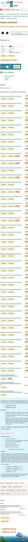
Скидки (6, 79)
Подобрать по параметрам (8, 22)
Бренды (23, 490)
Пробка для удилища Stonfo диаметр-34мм (11, 267)
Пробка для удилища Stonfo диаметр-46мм (11, 353)
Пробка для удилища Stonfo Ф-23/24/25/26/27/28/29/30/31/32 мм (9, 375)
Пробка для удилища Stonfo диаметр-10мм (11, 96)
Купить (17, 66)
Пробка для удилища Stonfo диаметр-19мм (11, 160)
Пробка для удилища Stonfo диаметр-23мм (11, 189)
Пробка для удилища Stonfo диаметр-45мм (11, 346)
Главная (2, 483)
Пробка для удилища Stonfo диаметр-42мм (11, 325)
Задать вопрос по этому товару (9, 60)
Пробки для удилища (12, 18)
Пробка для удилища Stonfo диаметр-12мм (11, 110)
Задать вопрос (5, 521)
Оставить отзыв (5, 517)
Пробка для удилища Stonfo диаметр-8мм (10, 360)
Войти (18, 9)
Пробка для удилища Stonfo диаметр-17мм (11, 146)
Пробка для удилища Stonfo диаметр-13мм (11, 117)
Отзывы (17, 483)
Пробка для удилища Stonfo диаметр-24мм (11, 196)
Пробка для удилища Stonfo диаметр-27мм (11, 217)
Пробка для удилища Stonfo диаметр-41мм (11, 318)
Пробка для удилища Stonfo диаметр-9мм (10, 368)
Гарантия (7, 77)
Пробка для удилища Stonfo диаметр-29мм (11, 232)
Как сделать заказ (11, 490)
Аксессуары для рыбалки (12, 14)
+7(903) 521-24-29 (8, 532)
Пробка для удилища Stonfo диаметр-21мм (11, 174)
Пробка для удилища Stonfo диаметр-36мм (11, 282)
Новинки (4, 9)
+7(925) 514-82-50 (18, 2)
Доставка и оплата (9, 76)
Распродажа (12, 9)
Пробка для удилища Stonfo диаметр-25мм (11, 203)
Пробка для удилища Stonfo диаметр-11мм (11, 103)
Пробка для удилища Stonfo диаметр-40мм (11, 310)
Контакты (7, 493)
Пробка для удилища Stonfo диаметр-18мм (11, 153)
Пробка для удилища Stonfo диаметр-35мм (11, 275)
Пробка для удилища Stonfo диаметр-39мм (11, 303)
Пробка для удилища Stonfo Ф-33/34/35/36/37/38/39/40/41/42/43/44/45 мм (10, 383)
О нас (2, 493)
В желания (11, 55)
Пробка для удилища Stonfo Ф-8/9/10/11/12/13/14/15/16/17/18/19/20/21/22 (11, 391)
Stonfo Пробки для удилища (14, 52)
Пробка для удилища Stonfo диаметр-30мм (11, 239)
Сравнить (3, 55)
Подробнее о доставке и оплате (16, 449)
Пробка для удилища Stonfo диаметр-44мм (11, 339)
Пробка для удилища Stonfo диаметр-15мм (11, 132)
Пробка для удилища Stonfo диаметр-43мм (11, 332)
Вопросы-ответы (9, 483)
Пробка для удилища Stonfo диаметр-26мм (11, 210)
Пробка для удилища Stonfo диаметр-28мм (11, 225)
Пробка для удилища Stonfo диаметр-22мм (11, 182)
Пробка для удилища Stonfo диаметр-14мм (11, 124)
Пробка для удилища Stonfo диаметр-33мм (11, 260)
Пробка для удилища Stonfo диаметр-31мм (11, 246)
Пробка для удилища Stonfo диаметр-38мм (11, 296)
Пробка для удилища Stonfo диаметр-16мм (11, 139)
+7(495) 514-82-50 (8, 529)
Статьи (18, 490)
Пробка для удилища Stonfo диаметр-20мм (11, 167)
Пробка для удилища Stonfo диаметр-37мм (11, 289)
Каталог (2, 14)
